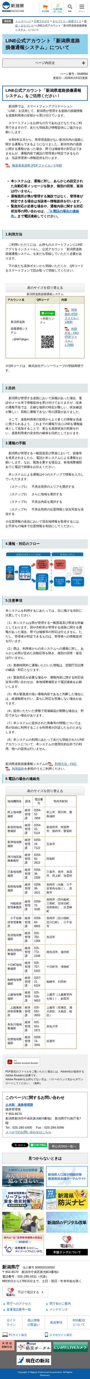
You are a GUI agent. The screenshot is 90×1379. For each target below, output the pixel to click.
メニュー (82, 8)
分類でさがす (42, 21)
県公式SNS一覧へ (64, 1146)
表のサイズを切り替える (45, 287)
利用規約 (18, 768)
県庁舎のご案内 (60, 1303)
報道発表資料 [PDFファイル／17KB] (37, 165)
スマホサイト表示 (60, 1335)
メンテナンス (58, 1309)
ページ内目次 (45, 63)
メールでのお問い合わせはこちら (28, 1132)
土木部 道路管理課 (19, 1104)
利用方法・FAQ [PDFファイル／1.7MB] (72, 336)
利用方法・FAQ (65, 764)
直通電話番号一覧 (19, 1309)
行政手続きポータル (58, 8)
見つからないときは (45, 1158)
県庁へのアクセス (19, 1303)
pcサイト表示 (18, 1335)
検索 (70, 8)
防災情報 (45, 8)
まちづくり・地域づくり (66, 21)
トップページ (23, 21)
